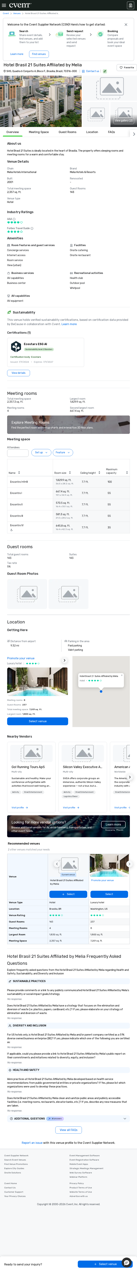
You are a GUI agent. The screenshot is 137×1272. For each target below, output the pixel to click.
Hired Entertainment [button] (33, 792)
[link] (31, 753)
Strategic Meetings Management (86, 1168)
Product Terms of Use (81, 1187)
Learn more (69, 324)
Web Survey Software (81, 1172)
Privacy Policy (77, 1183)
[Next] (133, 133)
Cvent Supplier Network (16, 1155)
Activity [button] (15, 792)
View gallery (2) (124, 120)
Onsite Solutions (12, 1172)
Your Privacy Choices (15, 1196)
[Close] (126, 24)
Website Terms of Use (81, 1192)
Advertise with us (79, 1196)
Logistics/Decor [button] (71, 796)
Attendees (13, 447)
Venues (17, 13)
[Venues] (130, 5)
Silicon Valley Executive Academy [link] (83, 767)
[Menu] (4, 5)
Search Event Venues (15, 1160)
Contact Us (10, 1187)
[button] (41, 101)
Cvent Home (10, 1183)
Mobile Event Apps (79, 1164)
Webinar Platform (78, 1177)
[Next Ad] (64, 660)
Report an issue (32, 1142)
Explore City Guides (14, 1168)
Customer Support (13, 1192)
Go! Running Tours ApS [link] (28, 767)
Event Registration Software (84, 1160)
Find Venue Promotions (16, 1164)
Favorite (129, 67)
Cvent (6, 13)
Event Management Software (85, 1155)
